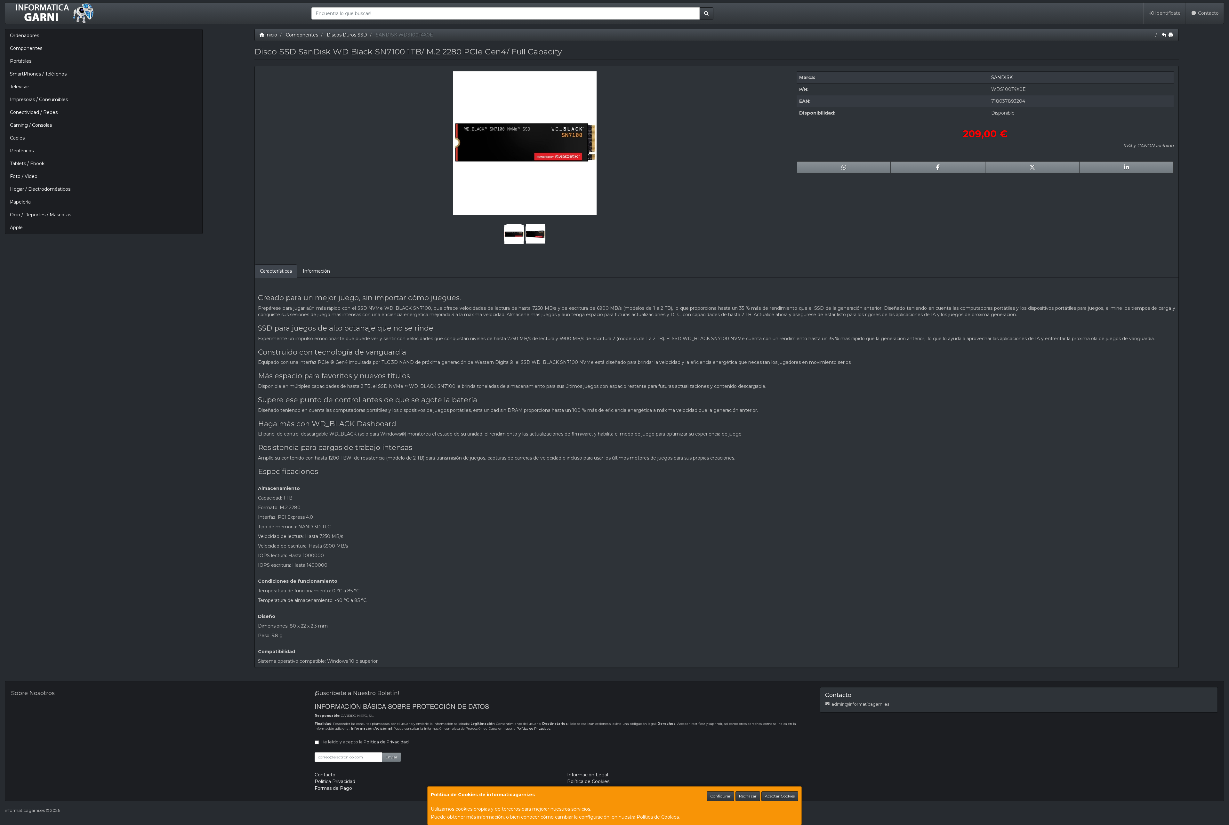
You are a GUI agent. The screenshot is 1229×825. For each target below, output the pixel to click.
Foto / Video (23, 176)
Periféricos (22, 151)
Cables (17, 138)
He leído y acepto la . (365, 742)
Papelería (20, 202)
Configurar (720, 796)
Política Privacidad (335, 781)
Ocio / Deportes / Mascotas (40, 215)
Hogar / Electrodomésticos (40, 189)
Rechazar (748, 796)
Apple (16, 227)
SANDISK (1002, 77)
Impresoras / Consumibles (39, 99)
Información (316, 271)
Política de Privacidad (533, 728)
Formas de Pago (333, 788)
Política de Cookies (658, 817)
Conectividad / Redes (34, 112)
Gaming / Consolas (31, 125)
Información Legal (587, 775)
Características (276, 271)
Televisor (19, 87)
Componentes (26, 48)
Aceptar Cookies (780, 796)
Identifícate (1167, 13)
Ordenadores (24, 35)
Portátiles (20, 61)
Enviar (391, 757)
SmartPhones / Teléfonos (38, 74)
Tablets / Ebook (27, 163)
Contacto (1208, 13)
